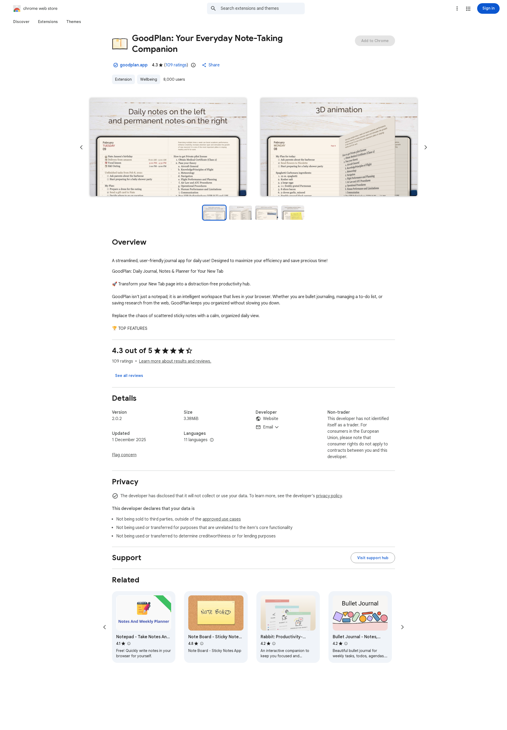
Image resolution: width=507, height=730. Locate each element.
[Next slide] (425, 147)
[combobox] (263, 8)
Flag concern (124, 455)
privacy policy (329, 496)
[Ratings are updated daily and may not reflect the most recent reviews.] (193, 65)
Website (270, 418)
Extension (123, 79)
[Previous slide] (81, 147)
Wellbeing (148, 79)
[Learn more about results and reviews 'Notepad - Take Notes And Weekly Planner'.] (128, 643)
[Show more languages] (212, 440)
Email (268, 427)
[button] (468, 8)
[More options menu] (457, 8)
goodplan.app (134, 65)
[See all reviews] (129, 375)
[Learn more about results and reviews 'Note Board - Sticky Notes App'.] (201, 643)
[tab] (21, 21)
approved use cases (222, 519)
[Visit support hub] (373, 557)
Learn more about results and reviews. (175, 361)
